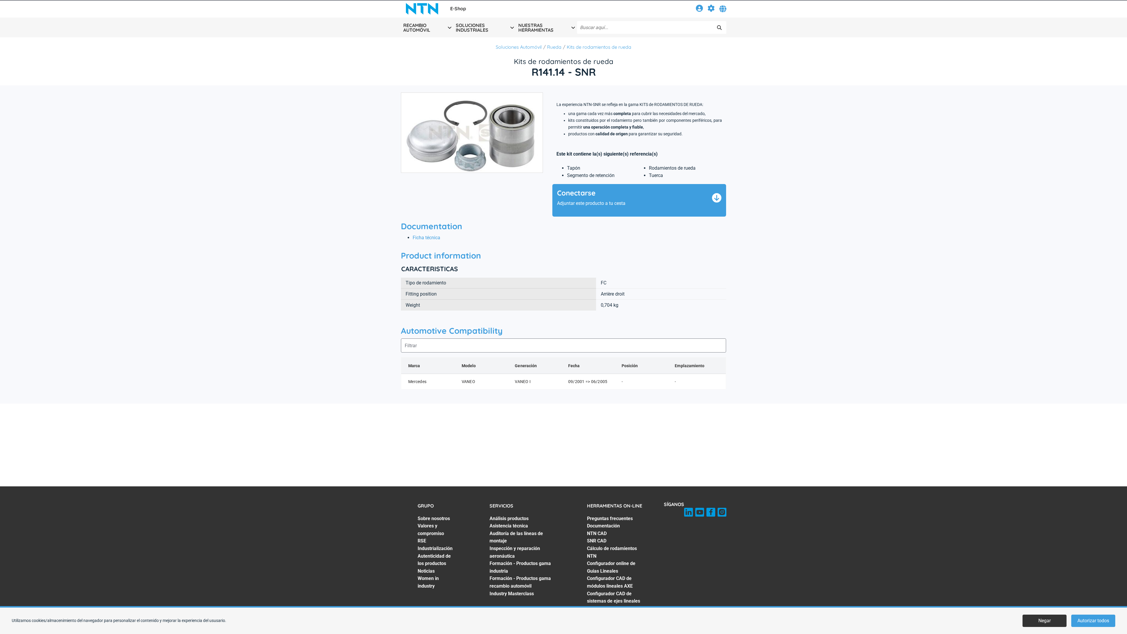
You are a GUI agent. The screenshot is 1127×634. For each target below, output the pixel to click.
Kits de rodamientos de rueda (599, 47)
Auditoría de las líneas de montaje (516, 537)
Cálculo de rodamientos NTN (612, 552)
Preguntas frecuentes (610, 518)
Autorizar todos (1093, 620)
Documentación (603, 526)
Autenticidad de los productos (434, 559)
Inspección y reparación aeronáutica (515, 552)
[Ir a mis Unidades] (711, 9)
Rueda (554, 47)
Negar (1044, 620)
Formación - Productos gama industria (520, 567)
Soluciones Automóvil (519, 47)
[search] (719, 27)
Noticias (426, 571)
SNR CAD (596, 541)
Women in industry (428, 582)
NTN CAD (597, 533)
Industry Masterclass (512, 593)
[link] (699, 9)
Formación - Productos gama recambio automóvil (520, 582)
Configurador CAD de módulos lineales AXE (610, 582)
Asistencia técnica (509, 526)
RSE (422, 541)
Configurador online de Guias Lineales (611, 567)
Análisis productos (509, 518)
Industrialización (435, 548)
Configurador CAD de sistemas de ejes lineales (613, 597)
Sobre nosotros (434, 518)
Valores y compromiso (431, 529)
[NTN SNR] (422, 9)
